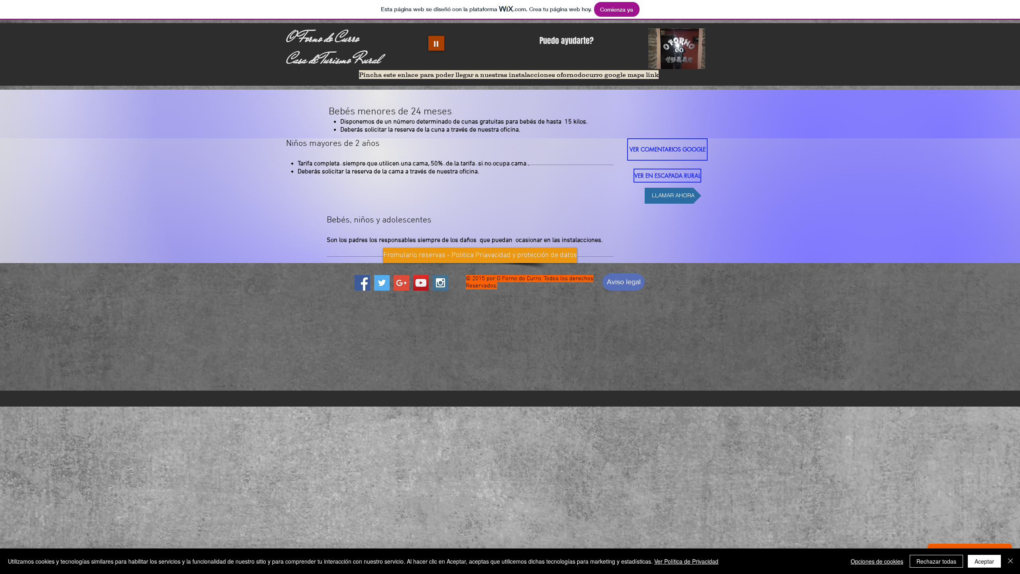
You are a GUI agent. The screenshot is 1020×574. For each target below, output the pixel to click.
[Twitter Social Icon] (382, 283)
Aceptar (984, 561)
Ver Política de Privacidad (686, 561)
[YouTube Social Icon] (421, 283)
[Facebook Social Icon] (362, 283)
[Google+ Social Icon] (401, 283)
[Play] (436, 43)
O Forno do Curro (322, 38)
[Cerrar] (1010, 561)
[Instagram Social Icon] (440, 283)
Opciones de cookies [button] (877, 561)
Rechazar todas (936, 561)
